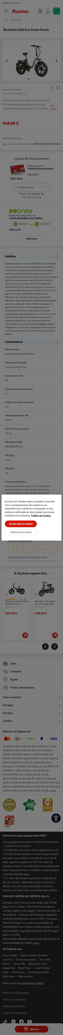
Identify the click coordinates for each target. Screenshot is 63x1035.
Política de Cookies (41, 515)
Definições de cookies (21, 532)
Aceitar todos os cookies (21, 523)
